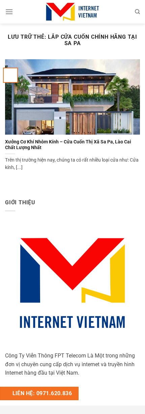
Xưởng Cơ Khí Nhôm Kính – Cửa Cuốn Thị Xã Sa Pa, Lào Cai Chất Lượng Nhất (68, 144)
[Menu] (9, 11)
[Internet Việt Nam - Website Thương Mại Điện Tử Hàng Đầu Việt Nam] (72, 12)
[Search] (137, 11)
